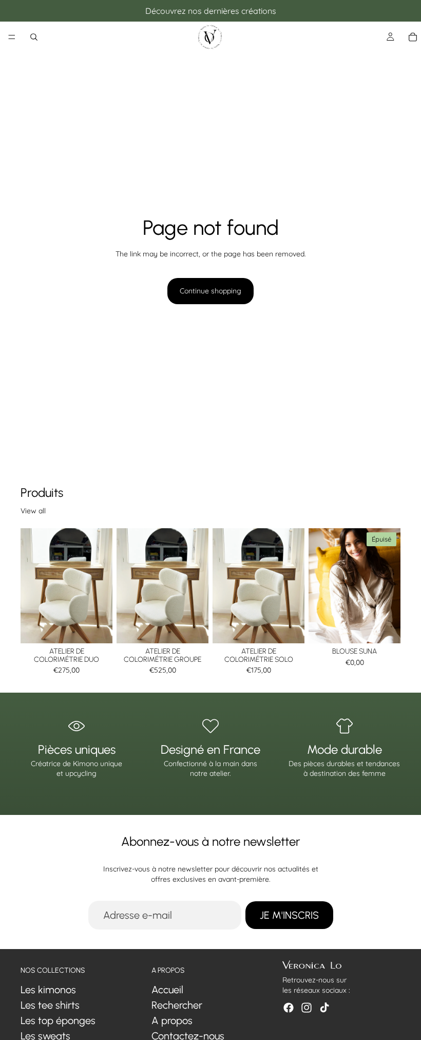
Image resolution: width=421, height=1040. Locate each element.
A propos (172, 1020)
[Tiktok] (324, 1007)
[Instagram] (306, 1007)
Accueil (167, 989)
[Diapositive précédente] (320, 585)
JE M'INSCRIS (289, 915)
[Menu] (12, 37)
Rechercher (176, 1005)
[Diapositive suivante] (389, 585)
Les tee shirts (50, 1005)
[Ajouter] (96, 627)
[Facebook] (288, 1007)
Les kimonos (48, 989)
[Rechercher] (34, 37)
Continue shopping (210, 290)
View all (33, 510)
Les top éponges (58, 1020)
